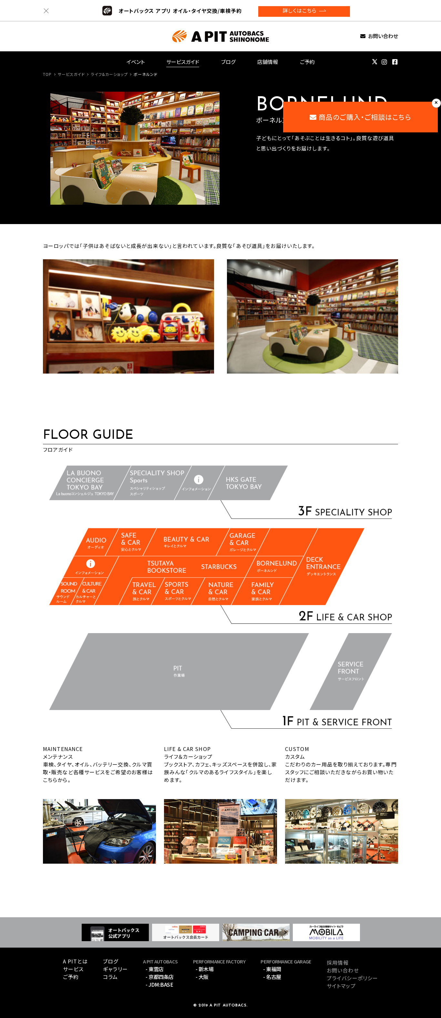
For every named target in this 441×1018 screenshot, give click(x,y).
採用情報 (338, 962)
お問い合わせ (383, 36)
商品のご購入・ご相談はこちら (364, 117)
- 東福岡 (272, 969)
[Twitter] (374, 61)
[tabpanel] (135, 148)
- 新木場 (205, 969)
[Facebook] (395, 62)
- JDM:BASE (159, 984)
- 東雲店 (155, 969)
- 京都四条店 (160, 977)
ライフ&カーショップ (109, 74)
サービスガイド (182, 62)
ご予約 (307, 62)
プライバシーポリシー (352, 978)
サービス (73, 969)
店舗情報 (267, 62)
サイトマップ (341, 986)
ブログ (228, 62)
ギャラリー (115, 969)
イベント (136, 62)
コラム (110, 977)
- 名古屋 (272, 977)
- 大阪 (202, 977)
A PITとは (75, 961)
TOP (47, 74)
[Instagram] (384, 62)
